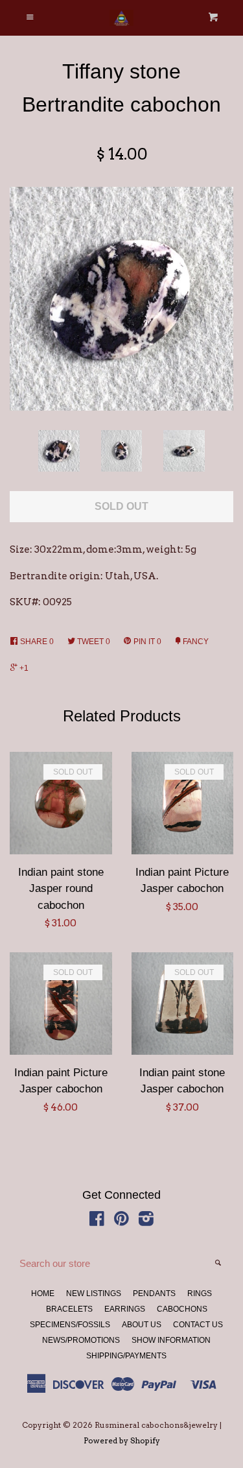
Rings (199, 1293)
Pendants (154, 1293)
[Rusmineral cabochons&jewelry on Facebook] (97, 1221)
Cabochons (182, 1309)
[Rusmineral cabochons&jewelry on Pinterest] (121, 1221)
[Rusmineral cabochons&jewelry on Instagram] (146, 1221)
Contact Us (198, 1324)
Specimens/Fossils (70, 1324)
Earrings (124, 1309)
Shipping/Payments (126, 1355)
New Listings (93, 1293)
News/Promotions (81, 1340)
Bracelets (69, 1309)
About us (141, 1324)
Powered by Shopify (122, 1440)
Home (42, 1293)
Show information (171, 1340)
